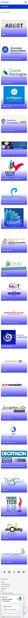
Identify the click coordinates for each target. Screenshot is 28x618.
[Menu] (25, 2)
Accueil (3, 582)
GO (25, 608)
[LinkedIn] (19, 572)
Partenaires (3, 588)
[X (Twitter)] (4, 572)
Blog (2, 591)
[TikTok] (9, 572)
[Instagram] (14, 572)
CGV (24, 613)
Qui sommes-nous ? (5, 584)
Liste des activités (5, 586)
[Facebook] (23, 572)
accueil (2, 12)
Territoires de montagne (7, 593)
